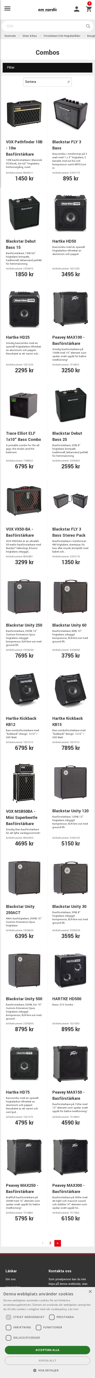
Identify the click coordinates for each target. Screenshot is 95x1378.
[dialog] (47, 1332)
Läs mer (73, 1309)
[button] (47, 1370)
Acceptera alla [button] (47, 1350)
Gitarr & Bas (30, 36)
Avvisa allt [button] (47, 1360)
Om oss (11, 1279)
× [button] (90, 1291)
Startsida (10, 36)
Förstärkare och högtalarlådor (62, 36)
